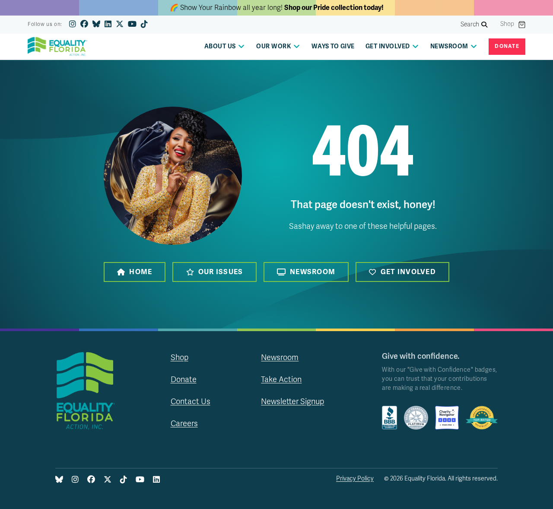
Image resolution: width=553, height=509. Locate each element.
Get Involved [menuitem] (387, 46)
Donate (507, 46)
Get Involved (408, 272)
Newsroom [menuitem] (449, 46)
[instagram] (72, 24)
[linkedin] (108, 24)
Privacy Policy (355, 478)
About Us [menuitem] (220, 46)
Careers (184, 423)
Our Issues (220, 272)
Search (470, 24)
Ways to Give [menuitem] (333, 46)
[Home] (60, 47)
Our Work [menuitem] (273, 46)
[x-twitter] (120, 24)
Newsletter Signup (292, 401)
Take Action (281, 379)
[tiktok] (144, 24)
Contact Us (190, 401)
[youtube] (132, 24)
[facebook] (84, 24)
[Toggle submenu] (241, 46)
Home (140, 272)
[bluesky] (96, 24)
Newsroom (312, 272)
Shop (507, 24)
